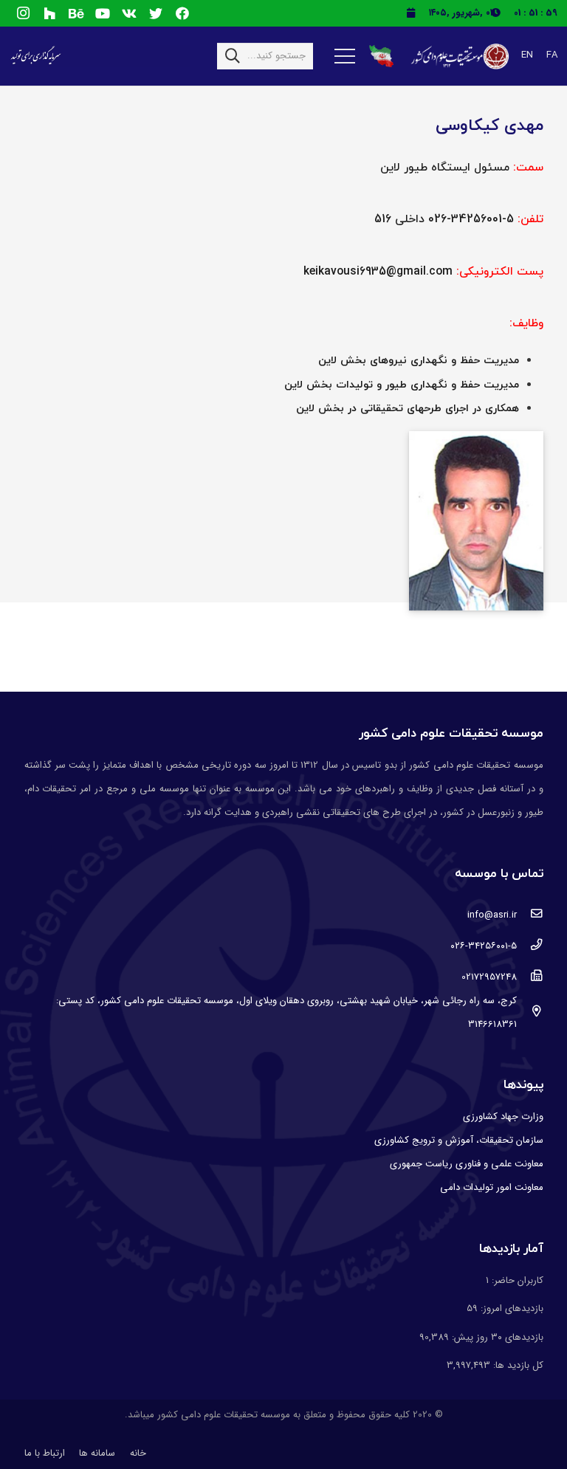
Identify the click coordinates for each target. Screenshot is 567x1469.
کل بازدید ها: (516, 1365)
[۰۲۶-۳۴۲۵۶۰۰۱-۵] (530, 946)
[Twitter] (155, 13)
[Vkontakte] (129, 13)
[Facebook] (182, 13)
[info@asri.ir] (530, 915)
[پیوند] (459, 56)
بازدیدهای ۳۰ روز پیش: (496, 1337)
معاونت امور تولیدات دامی (491, 1187)
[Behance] (76, 13)
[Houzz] (49, 13)
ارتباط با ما (44, 1453)
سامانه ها (97, 1453)
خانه (138, 1453)
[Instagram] (23, 13)
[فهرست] (344, 56)
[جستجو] (232, 56)
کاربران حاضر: (516, 1280)
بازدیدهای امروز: (510, 1308)
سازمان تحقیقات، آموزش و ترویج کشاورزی (458, 1140)
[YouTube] (102, 13)
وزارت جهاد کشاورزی (503, 1116)
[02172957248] (530, 977)
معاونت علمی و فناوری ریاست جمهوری (466, 1164)
